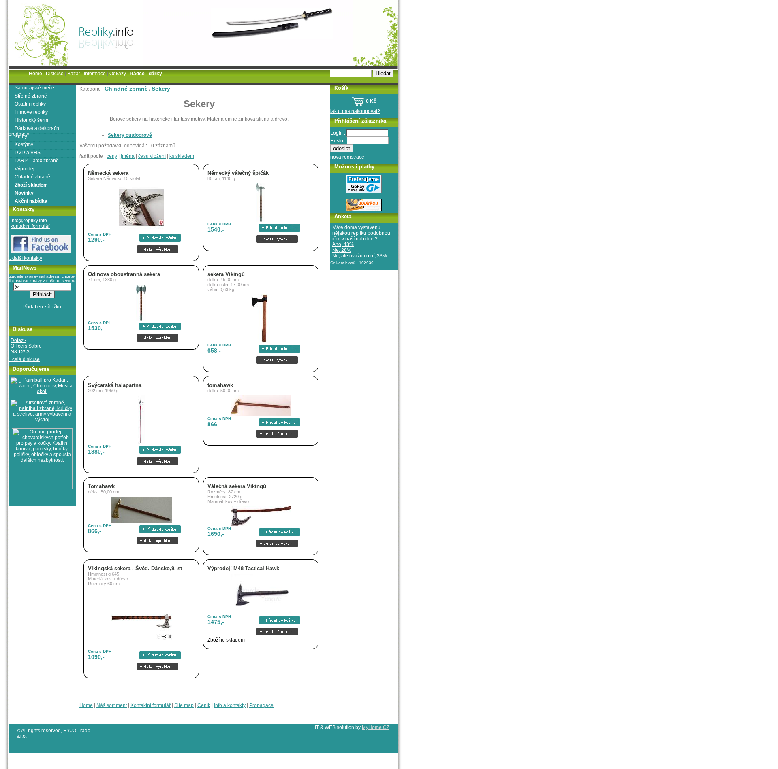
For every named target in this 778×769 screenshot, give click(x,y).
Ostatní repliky (30, 104)
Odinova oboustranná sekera (124, 274)
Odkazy (117, 73)
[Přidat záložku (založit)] (42, 309)
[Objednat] (157, 238)
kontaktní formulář (30, 226)
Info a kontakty (230, 705)
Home (86, 705)
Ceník (203, 705)
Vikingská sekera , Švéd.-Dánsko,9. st (135, 568)
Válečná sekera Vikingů (236, 486)
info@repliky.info (29, 220)
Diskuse (55, 73)
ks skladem (181, 156)
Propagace (261, 705)
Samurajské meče (34, 88)
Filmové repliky (31, 112)
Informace (95, 73)
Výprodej (24, 169)
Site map (184, 705)
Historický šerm (31, 120)
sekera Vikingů (226, 274)
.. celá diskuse (24, 359)
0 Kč (370, 101)
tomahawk (220, 385)
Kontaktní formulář (150, 705)
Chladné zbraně (126, 88)
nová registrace (347, 157)
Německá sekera (108, 173)
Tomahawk (101, 486)
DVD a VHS (28, 152)
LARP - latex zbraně (37, 161)
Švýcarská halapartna (114, 385)
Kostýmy (24, 144)
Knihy (21, 136)
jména (128, 156)
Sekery (161, 88)
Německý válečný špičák (238, 173)
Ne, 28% (341, 250)
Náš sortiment (111, 705)
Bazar (73, 73)
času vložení (152, 156)
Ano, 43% (343, 244)
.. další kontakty (25, 258)
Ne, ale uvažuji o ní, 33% (359, 256)
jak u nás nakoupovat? (355, 111)
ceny (112, 156)
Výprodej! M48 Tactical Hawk (243, 568)
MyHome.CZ (375, 727)
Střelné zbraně (31, 96)
